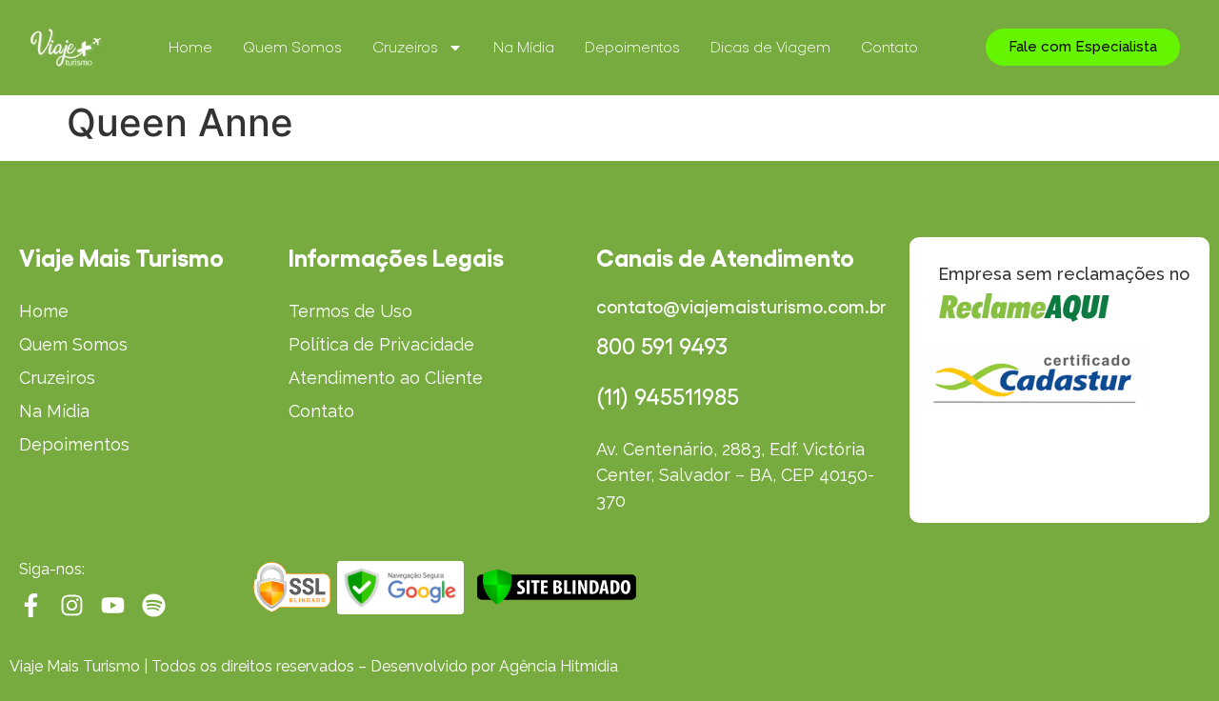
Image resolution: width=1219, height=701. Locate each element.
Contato (889, 47)
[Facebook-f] (31, 605)
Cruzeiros (405, 47)
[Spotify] (154, 605)
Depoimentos (632, 47)
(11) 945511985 (667, 397)
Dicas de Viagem (770, 47)
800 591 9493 (662, 346)
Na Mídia (523, 47)
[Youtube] (113, 605)
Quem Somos (292, 47)
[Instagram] (72, 605)
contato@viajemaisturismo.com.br (741, 307)
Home (190, 47)
